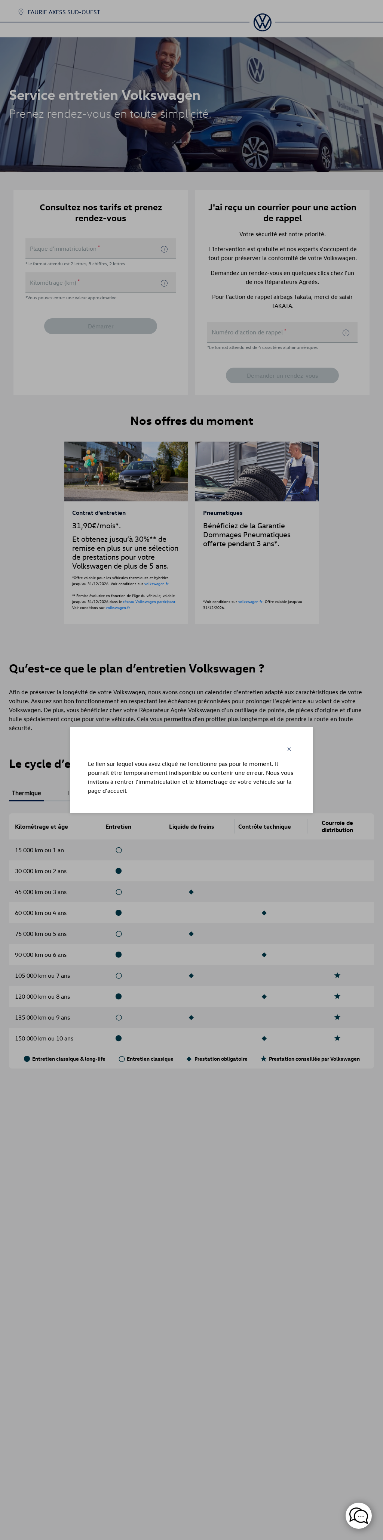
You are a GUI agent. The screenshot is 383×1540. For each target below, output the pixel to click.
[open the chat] (359, 1516)
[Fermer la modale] (289, 749)
